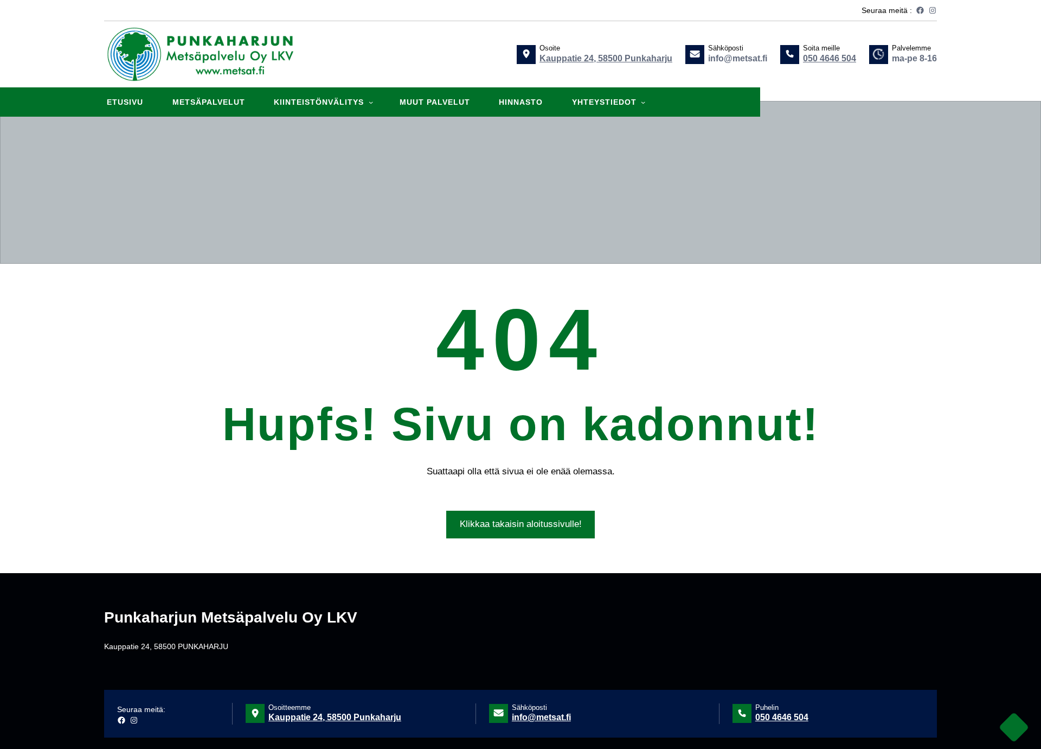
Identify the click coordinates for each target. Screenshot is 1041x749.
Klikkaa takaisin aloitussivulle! (521, 524)
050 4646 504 (829, 58)
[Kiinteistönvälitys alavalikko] (371, 102)
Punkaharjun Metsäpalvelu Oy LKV (230, 617)
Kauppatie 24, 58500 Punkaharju (605, 58)
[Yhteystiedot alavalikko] (643, 102)
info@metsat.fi (541, 717)
